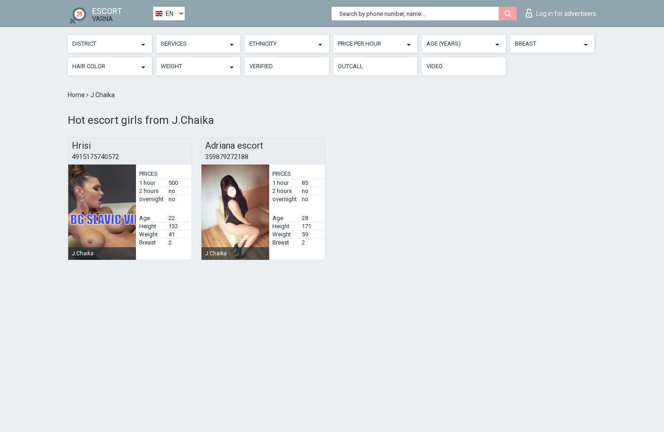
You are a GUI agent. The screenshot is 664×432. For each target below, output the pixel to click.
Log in (566, 13)
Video (434, 66)
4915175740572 (95, 157)
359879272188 (226, 157)
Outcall (350, 66)
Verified (261, 66)
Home (77, 95)
